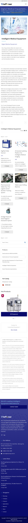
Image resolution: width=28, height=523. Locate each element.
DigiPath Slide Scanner (5, 152)
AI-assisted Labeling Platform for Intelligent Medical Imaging (21, 153)
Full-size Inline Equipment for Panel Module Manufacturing (12, 261)
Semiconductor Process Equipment (10, 256)
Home (4, 12)
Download (7, 285)
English (25, 1)
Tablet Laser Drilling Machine (21, 186)
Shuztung (5, 496)
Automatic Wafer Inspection (7, 387)
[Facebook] (1, 435)
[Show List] (26, 131)
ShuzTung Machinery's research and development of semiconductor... (13, 477)
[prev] (2, 123)
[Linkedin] (4, 435)
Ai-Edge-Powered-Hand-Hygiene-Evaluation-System (6, 218)
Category (8, 12)
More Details (14, 330)
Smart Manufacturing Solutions (9, 269)
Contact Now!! (14, 406)
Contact (5, 511)
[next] (25, 123)
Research (5, 506)
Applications (6, 503)
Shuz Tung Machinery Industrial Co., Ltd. (17, 518)
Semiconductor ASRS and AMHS (9, 253)
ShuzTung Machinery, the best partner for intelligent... (11, 484)
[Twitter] (3, 435)
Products (5, 501)
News (4, 509)
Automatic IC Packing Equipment (18, 387)
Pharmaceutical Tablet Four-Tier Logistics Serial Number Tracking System (6, 188)
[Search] (25, 242)
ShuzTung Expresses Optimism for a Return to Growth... (12, 462)
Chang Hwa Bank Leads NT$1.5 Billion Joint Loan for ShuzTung (13, 470)
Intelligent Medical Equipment (17, 12)
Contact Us (8, 389)
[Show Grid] (24, 131)
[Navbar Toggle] (25, 4)
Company (5, 498)
